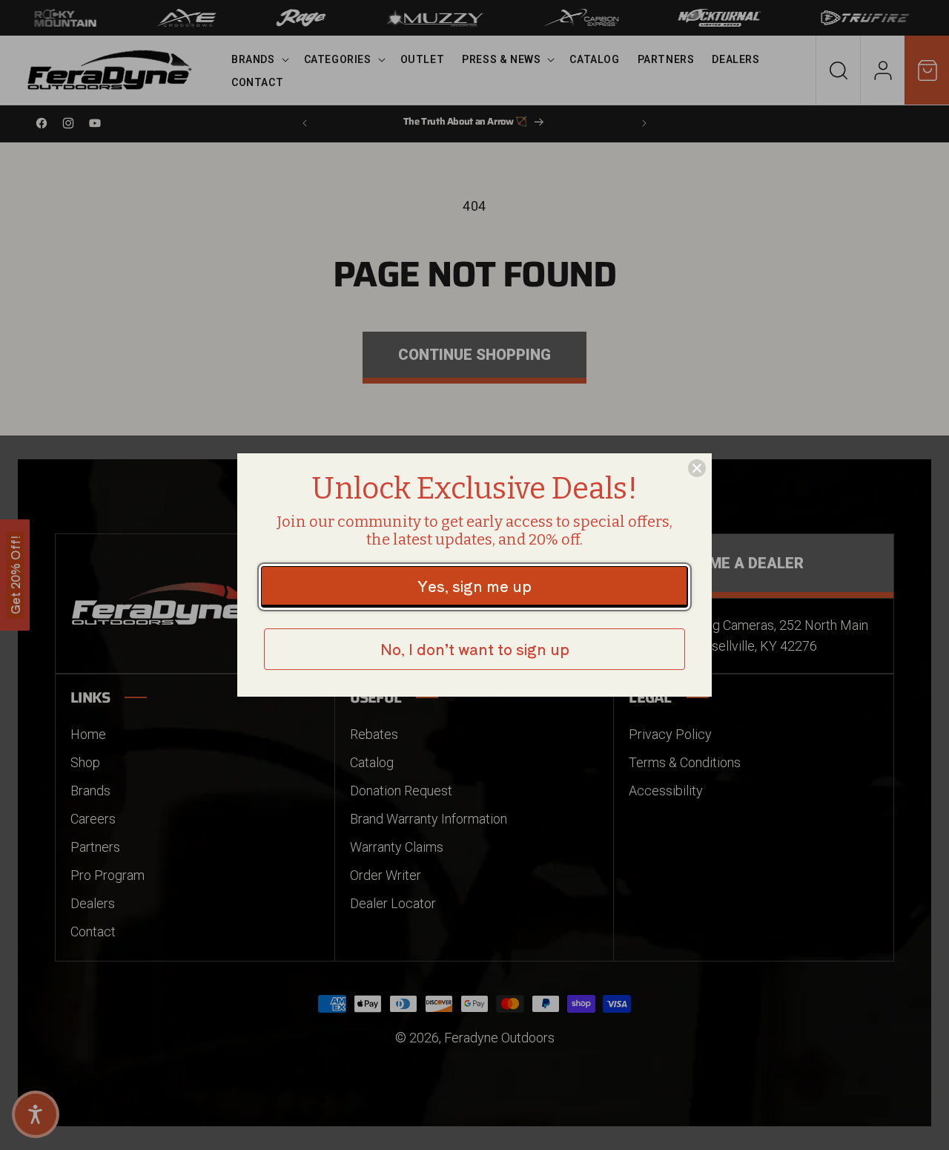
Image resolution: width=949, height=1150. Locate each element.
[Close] (697, 468)
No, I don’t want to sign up (474, 649)
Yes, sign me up (474, 586)
